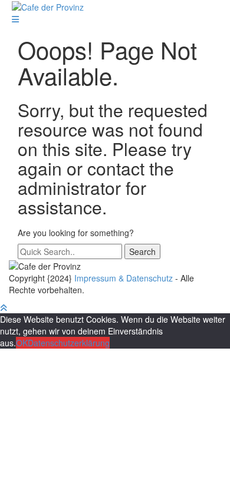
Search (142, 251)
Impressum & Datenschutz (123, 278)
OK (22, 343)
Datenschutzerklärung (69, 343)
